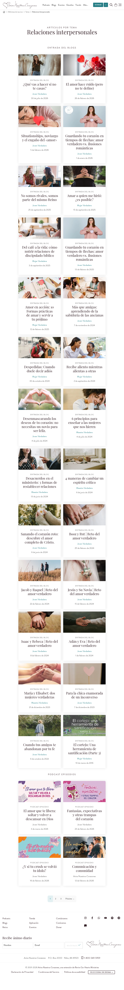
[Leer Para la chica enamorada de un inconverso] (84, 673)
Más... (85, 5)
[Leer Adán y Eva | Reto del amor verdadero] (84, 622)
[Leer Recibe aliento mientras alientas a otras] (84, 347)
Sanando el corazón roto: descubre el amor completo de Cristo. (39, 538)
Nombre (7, 945)
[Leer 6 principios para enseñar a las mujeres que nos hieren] (84, 399)
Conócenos (61, 923)
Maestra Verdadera (84, 432)
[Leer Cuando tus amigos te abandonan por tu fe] (39, 725)
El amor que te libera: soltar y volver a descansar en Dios (39, 815)
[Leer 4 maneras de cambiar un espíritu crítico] (84, 459)
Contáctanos (61, 918)
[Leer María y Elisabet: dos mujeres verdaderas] (39, 673)
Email (37, 945)
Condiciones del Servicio (48, 972)
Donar (98, 5)
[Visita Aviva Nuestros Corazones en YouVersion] (85, 925)
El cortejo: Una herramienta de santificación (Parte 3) (84, 749)
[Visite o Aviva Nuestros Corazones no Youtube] (105, 918)
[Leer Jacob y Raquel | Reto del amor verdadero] (39, 570)
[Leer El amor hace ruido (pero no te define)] (84, 65)
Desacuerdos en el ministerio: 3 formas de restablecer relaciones (39, 483)
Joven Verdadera (39, 93)
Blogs (54, 5)
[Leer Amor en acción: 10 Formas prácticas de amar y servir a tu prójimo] (39, 287)
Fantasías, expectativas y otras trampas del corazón (84, 815)
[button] (119, 4)
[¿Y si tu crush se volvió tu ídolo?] (39, 847)
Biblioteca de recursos (15, 12)
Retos (5, 927)
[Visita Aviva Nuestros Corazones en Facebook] (92, 918)
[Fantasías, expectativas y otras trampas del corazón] (84, 791)
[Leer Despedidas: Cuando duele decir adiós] (39, 347)
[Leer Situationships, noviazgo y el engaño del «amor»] (39, 116)
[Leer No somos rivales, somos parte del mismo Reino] (39, 176)
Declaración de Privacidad (22, 972)
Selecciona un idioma (101, 972)
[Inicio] (4, 12)
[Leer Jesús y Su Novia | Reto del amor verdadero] (84, 570)
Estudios (70, 5)
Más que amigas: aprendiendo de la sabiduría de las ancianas (84, 311)
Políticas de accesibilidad (74, 972)
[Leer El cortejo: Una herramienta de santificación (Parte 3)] (84, 725)
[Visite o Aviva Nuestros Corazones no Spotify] (112, 918)
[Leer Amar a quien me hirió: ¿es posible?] (84, 176)
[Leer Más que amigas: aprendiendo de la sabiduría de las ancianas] (84, 287)
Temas (27, 12)
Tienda (78, 5)
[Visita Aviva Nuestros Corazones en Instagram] (85, 918)
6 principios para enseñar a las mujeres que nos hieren (84, 423)
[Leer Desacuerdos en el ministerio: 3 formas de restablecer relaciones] (39, 459)
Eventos (61, 5)
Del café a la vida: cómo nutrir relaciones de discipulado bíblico (39, 251)
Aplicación (33, 923)
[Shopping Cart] (115, 5)
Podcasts (46, 5)
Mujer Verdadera (84, 205)
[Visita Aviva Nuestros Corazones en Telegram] (119, 918)
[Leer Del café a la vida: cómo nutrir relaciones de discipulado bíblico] (39, 228)
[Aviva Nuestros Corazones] (20, 4)
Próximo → (70, 898)
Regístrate (72, 945)
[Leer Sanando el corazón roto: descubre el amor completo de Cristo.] (39, 514)
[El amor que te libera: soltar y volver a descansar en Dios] (39, 791)
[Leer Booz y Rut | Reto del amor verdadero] (84, 514)
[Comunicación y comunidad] (84, 847)
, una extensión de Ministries (68, 967)
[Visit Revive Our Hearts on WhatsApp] (98, 918)
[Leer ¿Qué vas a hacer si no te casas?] (39, 65)
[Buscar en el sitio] (111, 4)
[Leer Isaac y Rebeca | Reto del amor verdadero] (39, 622)
